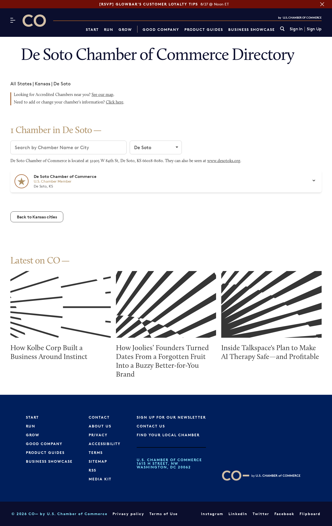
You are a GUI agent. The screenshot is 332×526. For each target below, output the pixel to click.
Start (92, 29)
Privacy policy (128, 513)
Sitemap (98, 461)
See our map (102, 95)
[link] (282, 29)
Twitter (261, 513)
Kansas (42, 83)
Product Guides (203, 29)
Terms (96, 452)
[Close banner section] (322, 4)
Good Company (161, 29)
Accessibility (105, 443)
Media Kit (100, 479)
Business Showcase (251, 29)
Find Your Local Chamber (168, 435)
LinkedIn (238, 513)
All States (21, 83)
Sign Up (314, 29)
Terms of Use (163, 513)
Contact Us (151, 426)
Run (108, 29)
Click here (114, 102)
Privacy (98, 435)
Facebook (284, 513)
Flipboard (310, 513)
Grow (125, 29)
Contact (99, 417)
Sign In (296, 29)
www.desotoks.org (223, 161)
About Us (100, 426)
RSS (92, 470)
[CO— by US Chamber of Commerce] (34, 21)
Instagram (212, 513)
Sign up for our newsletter (171, 417)
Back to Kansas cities (37, 216)
